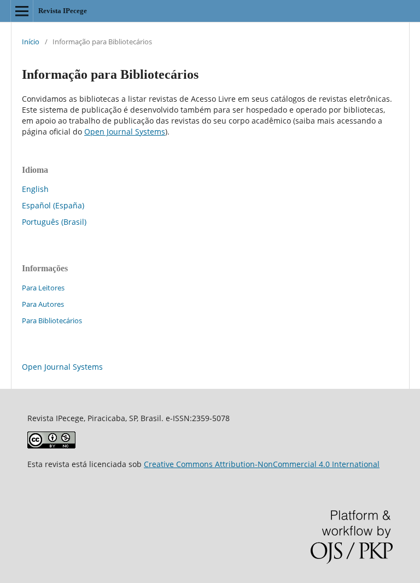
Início (30, 41)
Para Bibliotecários (52, 320)
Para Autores (43, 304)
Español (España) (53, 205)
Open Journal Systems (124, 131)
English (35, 189)
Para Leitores (43, 288)
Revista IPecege (62, 11)
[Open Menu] (22, 11)
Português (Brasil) (54, 222)
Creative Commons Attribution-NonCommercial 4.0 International (262, 464)
